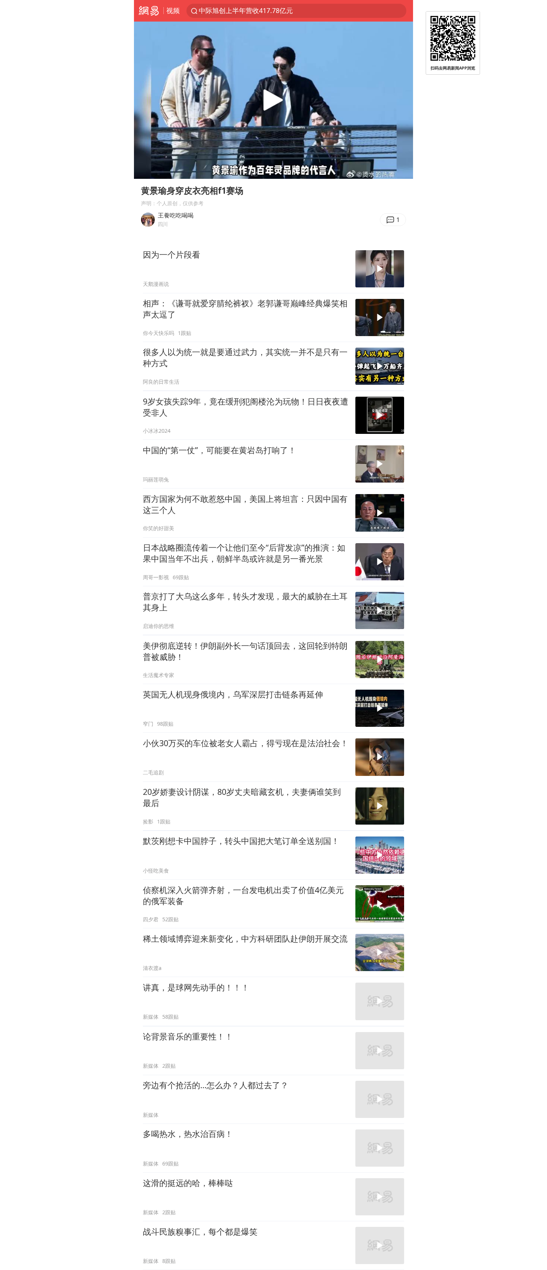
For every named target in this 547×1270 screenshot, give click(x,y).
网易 (148, 11)
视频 (173, 10)
